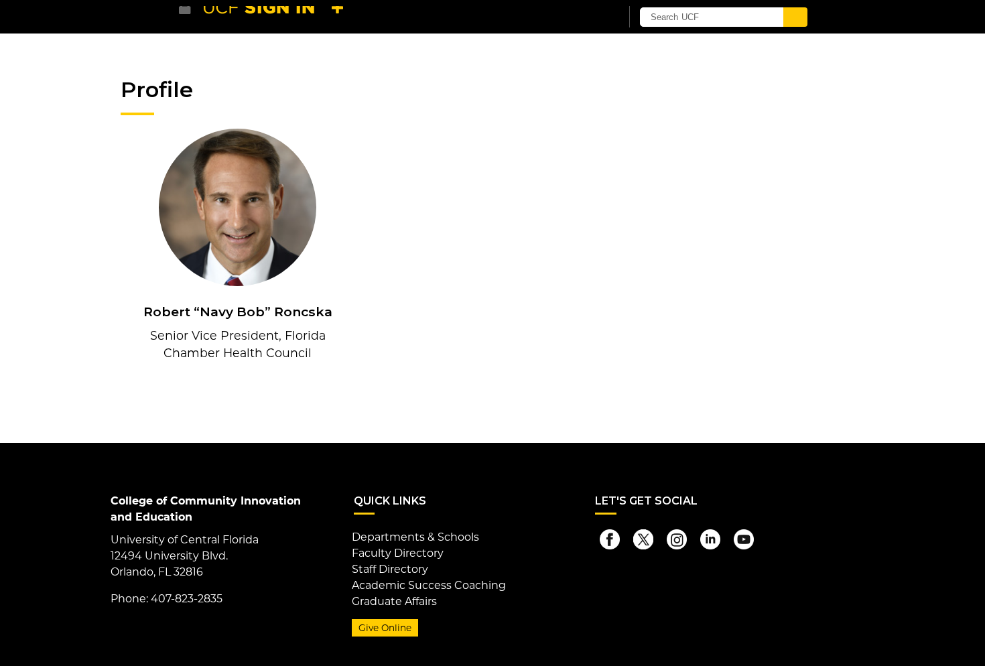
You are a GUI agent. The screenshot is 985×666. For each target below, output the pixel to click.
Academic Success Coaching (429, 585)
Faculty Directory (398, 553)
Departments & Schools (415, 537)
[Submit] (795, 17)
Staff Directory (390, 569)
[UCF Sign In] (578, 17)
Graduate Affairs (394, 601)
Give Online (384, 627)
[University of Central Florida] (277, 16)
